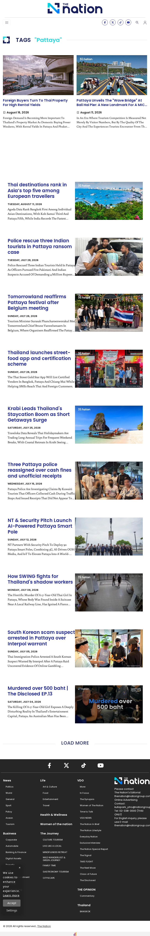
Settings (11, 910)
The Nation (44, 926)
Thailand (83, 905)
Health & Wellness (53, 815)
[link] (38, 95)
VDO (80, 780)
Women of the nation (56, 824)
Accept (11, 903)
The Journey (49, 833)
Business (9, 833)
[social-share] (105, 22)
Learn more (11, 895)
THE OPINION (86, 890)
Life (43, 780)
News (7, 780)
